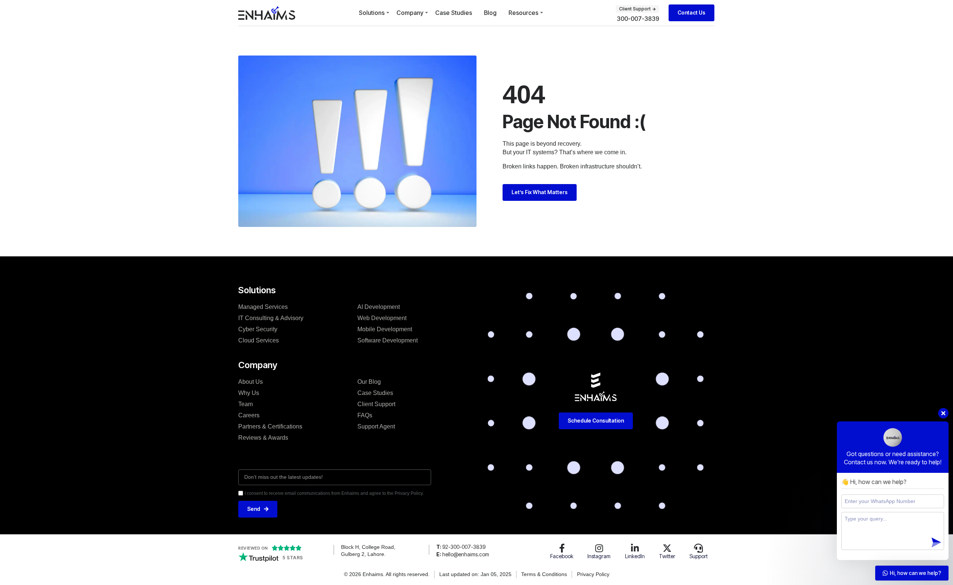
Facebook (561, 556)
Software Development (387, 340)
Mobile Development (384, 329)
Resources (523, 12)
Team (245, 404)
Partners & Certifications (270, 426)
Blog (490, 12)
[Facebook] (561, 548)
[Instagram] (599, 548)
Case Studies (453, 12)
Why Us (248, 393)
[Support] (698, 548)
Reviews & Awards (263, 437)
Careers (248, 415)
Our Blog (369, 382)
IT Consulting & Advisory (270, 318)
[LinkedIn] (634, 548)
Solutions (372, 12)
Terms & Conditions (544, 574)
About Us (250, 382)
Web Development (382, 318)
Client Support (376, 404)
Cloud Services (258, 340)
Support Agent (376, 426)
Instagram (599, 556)
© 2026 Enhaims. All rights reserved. (387, 574)
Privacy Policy (593, 574)
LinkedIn (635, 556)
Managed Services (263, 307)
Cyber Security (257, 329)
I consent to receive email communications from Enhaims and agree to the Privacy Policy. (334, 493)
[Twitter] (667, 548)
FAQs (364, 415)
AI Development (378, 307)
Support (698, 556)
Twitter (667, 556)
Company (409, 12)
